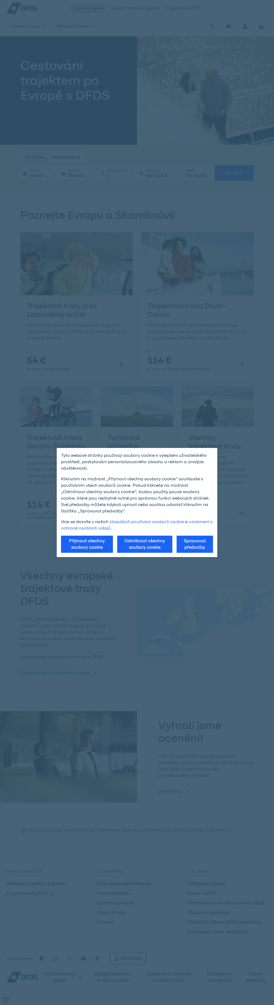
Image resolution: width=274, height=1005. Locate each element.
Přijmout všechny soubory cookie (87, 544)
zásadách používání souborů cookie (146, 521)
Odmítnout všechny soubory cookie (144, 544)
